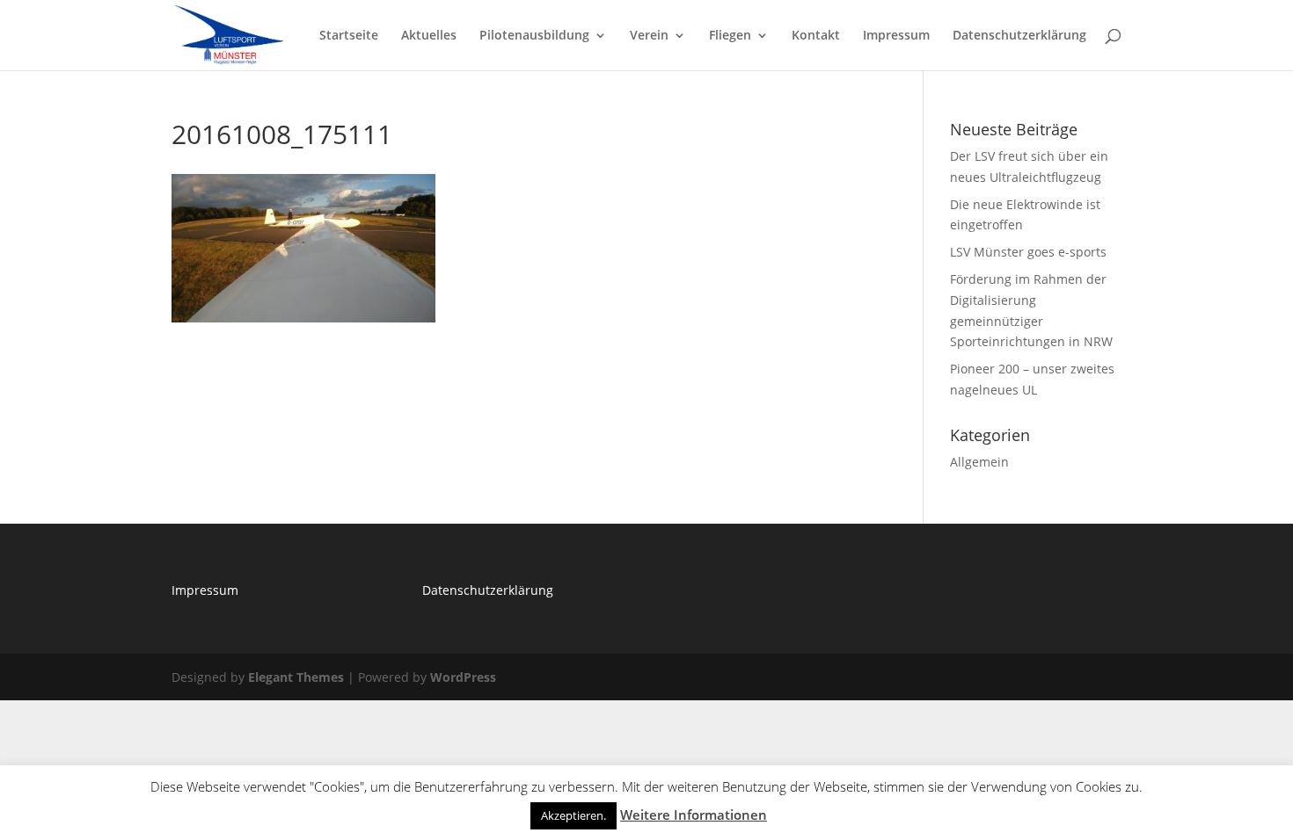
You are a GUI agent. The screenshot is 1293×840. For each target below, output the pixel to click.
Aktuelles (429, 36)
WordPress (463, 677)
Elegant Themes (296, 677)
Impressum (896, 36)
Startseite (348, 36)
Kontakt (816, 36)
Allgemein (979, 461)
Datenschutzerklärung (1019, 36)
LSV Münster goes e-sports (1028, 251)
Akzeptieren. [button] (573, 815)
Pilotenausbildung (534, 36)
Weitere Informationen (693, 814)
